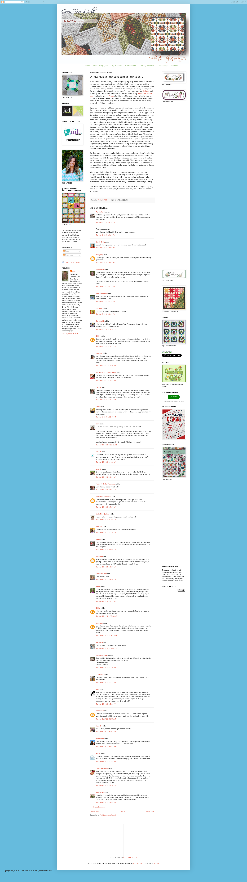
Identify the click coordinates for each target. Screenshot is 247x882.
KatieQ (98, 754)
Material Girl (100, 792)
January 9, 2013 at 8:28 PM (105, 222)
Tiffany (98, 587)
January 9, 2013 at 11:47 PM (106, 417)
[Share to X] (121, 200)
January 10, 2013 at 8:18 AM (106, 550)
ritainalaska (100, 674)
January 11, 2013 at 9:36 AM (106, 719)
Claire (98, 336)
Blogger (156, 863)
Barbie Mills (100, 270)
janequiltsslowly (102, 293)
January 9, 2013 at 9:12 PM (105, 263)
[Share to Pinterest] (126, 200)
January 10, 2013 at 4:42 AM (106, 462)
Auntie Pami (100, 212)
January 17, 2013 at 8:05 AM (106, 802)
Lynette (99, 469)
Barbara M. (100, 321)
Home (87, 65)
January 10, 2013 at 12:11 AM (106, 445)
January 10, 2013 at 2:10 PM (106, 667)
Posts (67, 251)
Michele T (99, 642)
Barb (98, 424)
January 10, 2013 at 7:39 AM (106, 533)
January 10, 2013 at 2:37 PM (106, 682)
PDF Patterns (130, 65)
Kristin (111, 96)
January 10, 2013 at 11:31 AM (106, 635)
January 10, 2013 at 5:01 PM (106, 704)
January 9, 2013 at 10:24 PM (106, 329)
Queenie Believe (102, 655)
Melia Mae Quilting (102, 514)
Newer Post (95, 811)
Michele (99, 452)
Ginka (98, 608)
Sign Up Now (173, 397)
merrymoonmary (138, 863)
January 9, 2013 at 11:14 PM (106, 400)
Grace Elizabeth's (102, 769)
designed (146, 91)
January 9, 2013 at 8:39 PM (105, 248)
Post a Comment (99, 807)
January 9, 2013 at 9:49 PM (105, 314)
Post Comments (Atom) (108, 815)
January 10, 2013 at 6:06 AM (106, 477)
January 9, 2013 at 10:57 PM (106, 381)
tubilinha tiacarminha (103, 497)
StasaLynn (100, 308)
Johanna (99, 527)
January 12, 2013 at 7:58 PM (106, 762)
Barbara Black (101, 574)
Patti (97, 689)
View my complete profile (70, 334)
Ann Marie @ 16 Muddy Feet (106, 372)
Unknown (99, 623)
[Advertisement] (173, 145)
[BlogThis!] (119, 200)
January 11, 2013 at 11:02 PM (106, 747)
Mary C (98, 726)
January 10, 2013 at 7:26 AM (106, 520)
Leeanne (99, 353)
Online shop (162, 65)
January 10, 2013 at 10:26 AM (106, 616)
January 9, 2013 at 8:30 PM (105, 235)
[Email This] (116, 200)
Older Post (150, 811)
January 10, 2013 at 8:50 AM (106, 580)
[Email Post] (112, 200)
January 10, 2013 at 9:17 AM (106, 601)
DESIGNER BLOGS (130, 858)
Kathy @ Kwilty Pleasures (105, 484)
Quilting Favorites (147, 65)
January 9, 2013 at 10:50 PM (106, 365)
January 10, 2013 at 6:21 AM (106, 490)
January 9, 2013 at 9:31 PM (105, 301)
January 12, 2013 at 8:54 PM (106, 785)
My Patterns (117, 65)
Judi (73, 271)
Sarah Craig (100, 242)
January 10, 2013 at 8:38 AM (106, 567)
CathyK (99, 387)
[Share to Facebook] (123, 200)
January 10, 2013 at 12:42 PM (106, 648)
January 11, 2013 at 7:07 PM (106, 732)
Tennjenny (99, 255)
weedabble (100, 711)
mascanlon (100, 739)
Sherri (98, 407)
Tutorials (174, 65)
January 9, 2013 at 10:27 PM (106, 346)
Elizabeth (99, 557)
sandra (98, 539)
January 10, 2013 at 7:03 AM (106, 507)
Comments (69, 255)
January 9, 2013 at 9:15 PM (105, 286)
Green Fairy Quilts (100, 65)
